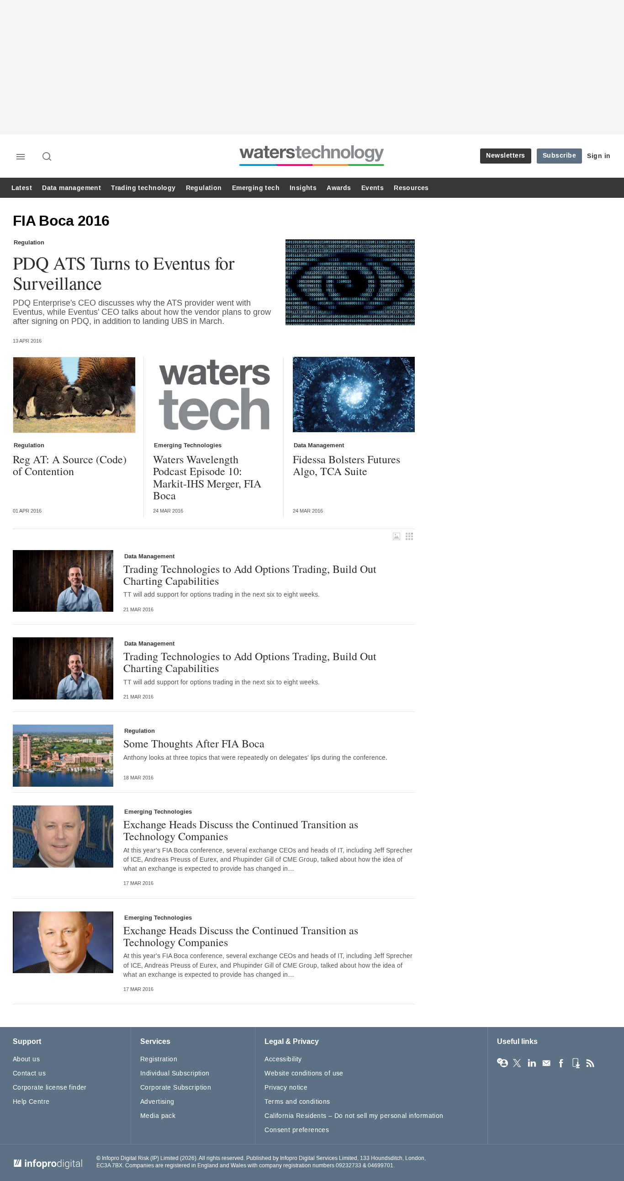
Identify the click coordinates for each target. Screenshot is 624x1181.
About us (26, 1059)
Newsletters (505, 155)
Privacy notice (285, 1087)
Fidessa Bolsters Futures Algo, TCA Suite (346, 465)
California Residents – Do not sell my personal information (353, 1116)
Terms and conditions (297, 1101)
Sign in (599, 156)
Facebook (560, 1063)
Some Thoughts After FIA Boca (193, 743)
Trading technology (143, 188)
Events (372, 188)
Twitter (517, 1063)
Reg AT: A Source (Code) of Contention (70, 465)
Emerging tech (256, 188)
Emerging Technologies (188, 445)
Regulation (204, 188)
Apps (575, 1063)
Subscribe (559, 155)
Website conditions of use (304, 1073)
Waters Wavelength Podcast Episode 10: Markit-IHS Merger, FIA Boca (207, 477)
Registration (158, 1059)
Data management (71, 188)
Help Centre (31, 1101)
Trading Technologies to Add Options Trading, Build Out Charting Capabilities (249, 575)
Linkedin (531, 1063)
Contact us (29, 1073)
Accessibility (282, 1059)
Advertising (157, 1101)
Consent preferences (296, 1130)
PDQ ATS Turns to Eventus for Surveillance (123, 273)
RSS (590, 1063)
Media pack (157, 1116)
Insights (303, 188)
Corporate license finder (50, 1087)
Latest (21, 188)
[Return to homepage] (312, 165)
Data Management (319, 445)
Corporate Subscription (175, 1087)
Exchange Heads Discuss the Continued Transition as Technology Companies (240, 830)
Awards (339, 188)
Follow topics (502, 1063)
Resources (411, 188)
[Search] (47, 157)
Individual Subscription (175, 1073)
